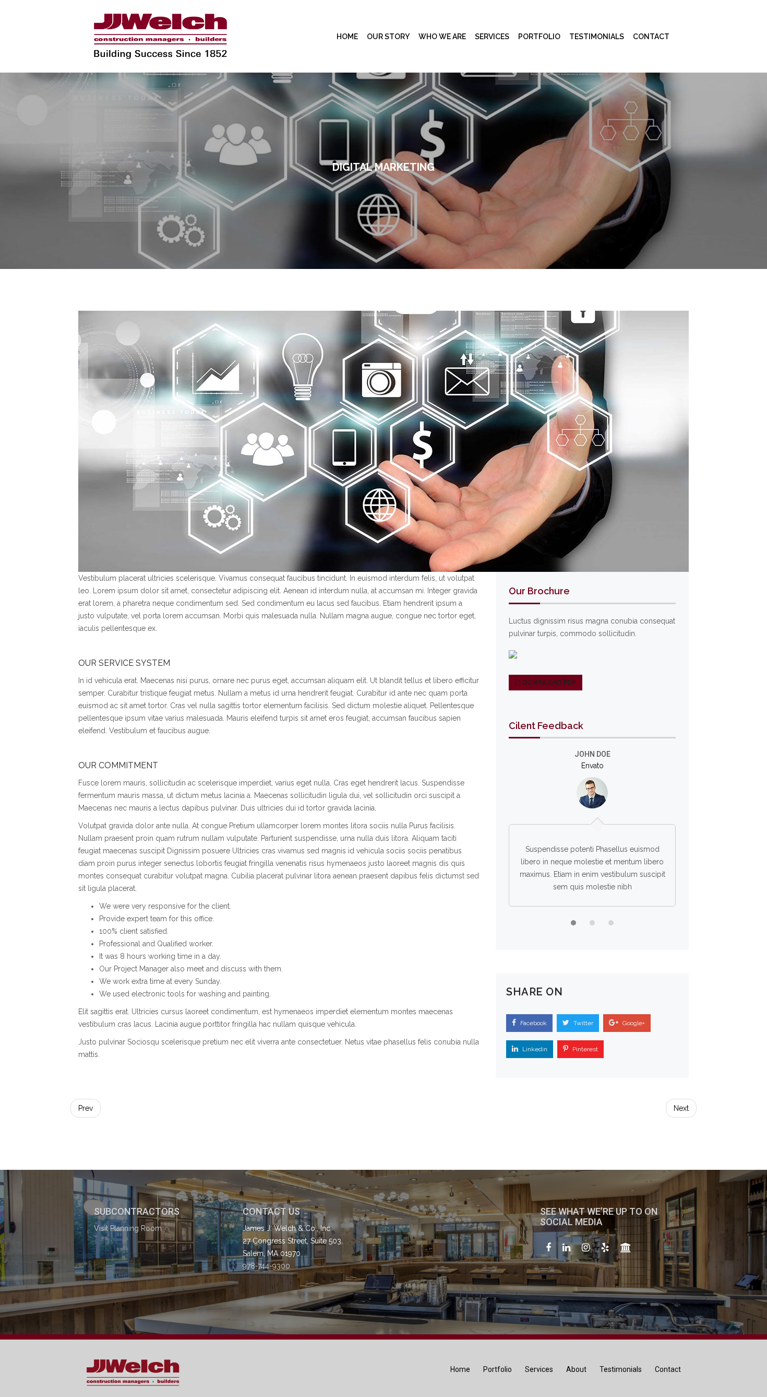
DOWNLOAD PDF (549, 682)
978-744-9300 (266, 1266)
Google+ (633, 1023)
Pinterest (584, 1049)
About (576, 1369)
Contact (651, 36)
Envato (592, 765)
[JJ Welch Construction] (160, 36)
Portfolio (539, 36)
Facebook (533, 1023)
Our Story (388, 36)
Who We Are (442, 36)
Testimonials (596, 36)
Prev (85, 1108)
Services (492, 36)
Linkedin (534, 1049)
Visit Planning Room (128, 1228)
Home (347, 36)
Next (681, 1108)
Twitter (582, 1023)
